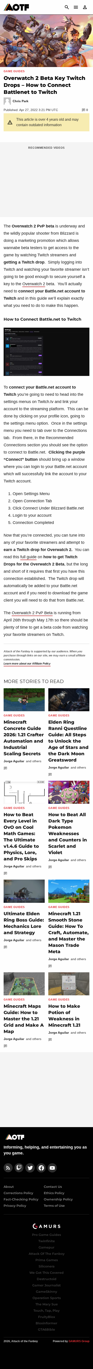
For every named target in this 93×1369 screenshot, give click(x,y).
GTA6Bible (46, 1329)
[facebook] (41, 1167)
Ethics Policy (54, 1193)
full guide (28, 557)
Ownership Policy (58, 1199)
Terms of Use (54, 1206)
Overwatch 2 (33, 284)
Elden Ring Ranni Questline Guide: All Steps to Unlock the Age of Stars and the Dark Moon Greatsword (68, 741)
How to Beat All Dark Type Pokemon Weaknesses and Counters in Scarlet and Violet (67, 833)
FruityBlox (46, 1317)
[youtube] (52, 1167)
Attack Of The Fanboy (47, 1254)
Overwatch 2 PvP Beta (32, 613)
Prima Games (46, 1260)
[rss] (8, 1167)
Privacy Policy (15, 1206)
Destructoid (46, 1279)
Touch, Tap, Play (46, 1311)
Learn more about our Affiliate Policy (27, 663)
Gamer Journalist (46, 1285)
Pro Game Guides (46, 1235)
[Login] (84, 7)
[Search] (66, 7)
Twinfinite (46, 1241)
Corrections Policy (18, 1193)
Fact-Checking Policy (21, 1199)
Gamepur (46, 1247)
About (9, 1187)
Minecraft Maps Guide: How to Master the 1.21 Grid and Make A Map (24, 1018)
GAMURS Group (79, 1341)
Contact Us (53, 1187)
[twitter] (30, 1167)
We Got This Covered (46, 1273)
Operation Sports (47, 1298)
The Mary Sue (46, 1304)
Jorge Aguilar (14, 761)
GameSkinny (46, 1292)
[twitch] (18, 1167)
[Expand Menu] (75, 7)
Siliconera (47, 1266)
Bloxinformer (46, 1323)
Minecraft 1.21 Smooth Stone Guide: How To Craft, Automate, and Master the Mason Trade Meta (68, 932)
